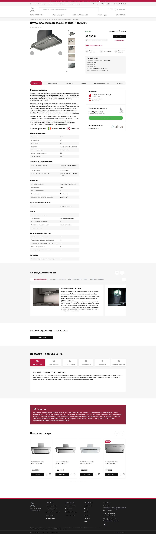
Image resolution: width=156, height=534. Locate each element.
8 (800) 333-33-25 (94, 128)
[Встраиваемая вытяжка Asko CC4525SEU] (115, 448)
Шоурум (78, 4)
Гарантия (120, 83)
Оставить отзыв (41, 337)
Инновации (69, 83)
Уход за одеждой (58, 15)
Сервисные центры (70, 512)
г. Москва (107, 505)
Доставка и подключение (101, 83)
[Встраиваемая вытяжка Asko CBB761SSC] (41, 448)
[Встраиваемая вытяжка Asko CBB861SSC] (65, 448)
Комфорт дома (102, 15)
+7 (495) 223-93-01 (121, 3)
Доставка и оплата (54, 4)
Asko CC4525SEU (111, 462)
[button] (60, 53)
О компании (33, 4)
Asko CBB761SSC (37, 462)
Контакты (72, 4)
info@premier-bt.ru (107, 3)
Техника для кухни (36, 15)
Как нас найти (107, 510)
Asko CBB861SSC (62, 462)
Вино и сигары (121, 15)
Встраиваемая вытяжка (40, 279)
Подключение (64, 4)
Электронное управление (97, 279)
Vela (123, 533)
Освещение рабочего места (58, 279)
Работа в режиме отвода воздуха (77, 279)
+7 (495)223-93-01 (110, 514)
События (86, 515)
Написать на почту (106, 118)
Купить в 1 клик (119, 40)
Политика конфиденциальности (50, 533)
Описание (36, 83)
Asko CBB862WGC (86, 462)
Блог (85, 521)
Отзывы (83, 83)
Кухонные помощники (80, 15)
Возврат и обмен (70, 515)
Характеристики (52, 83)
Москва (97, 3)
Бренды (40, 4)
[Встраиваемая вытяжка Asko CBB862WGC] (90, 448)
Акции (45, 4)
